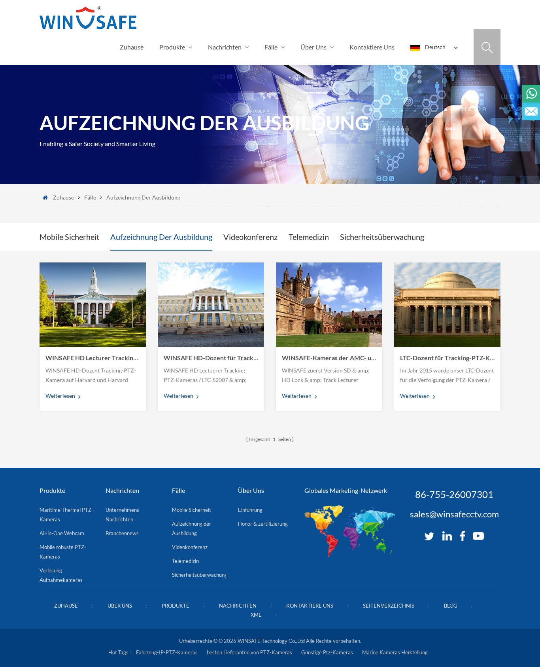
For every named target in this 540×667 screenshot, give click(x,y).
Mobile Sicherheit (69, 236)
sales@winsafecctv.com (454, 514)
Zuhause (131, 47)
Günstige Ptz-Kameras (327, 652)
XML (256, 615)
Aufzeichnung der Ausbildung (143, 197)
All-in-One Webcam (62, 533)
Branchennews (122, 533)
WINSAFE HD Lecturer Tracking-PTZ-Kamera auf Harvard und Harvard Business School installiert (92, 357)
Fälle (271, 47)
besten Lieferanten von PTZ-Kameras (249, 652)
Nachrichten (225, 47)
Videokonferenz (250, 236)
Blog (450, 605)
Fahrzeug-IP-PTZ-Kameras (167, 652)
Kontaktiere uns (372, 47)
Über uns (313, 47)
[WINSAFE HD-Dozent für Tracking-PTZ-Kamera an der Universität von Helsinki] (211, 304)
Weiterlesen (60, 395)
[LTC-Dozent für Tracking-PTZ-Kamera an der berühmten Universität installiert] (447, 304)
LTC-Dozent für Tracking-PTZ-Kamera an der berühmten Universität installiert (447, 357)
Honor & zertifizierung (263, 524)
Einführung (250, 510)
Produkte (172, 47)
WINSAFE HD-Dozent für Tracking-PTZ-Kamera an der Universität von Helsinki (211, 357)
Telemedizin (309, 236)
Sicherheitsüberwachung (382, 236)
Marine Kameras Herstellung (395, 652)
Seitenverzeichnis (388, 605)
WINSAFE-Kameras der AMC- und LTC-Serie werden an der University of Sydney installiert (329, 357)
